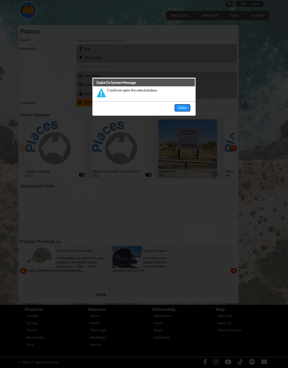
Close (182, 108)
